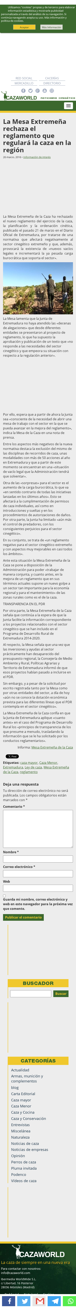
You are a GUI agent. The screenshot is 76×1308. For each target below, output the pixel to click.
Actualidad (20, 1070)
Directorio (52, 83)
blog (15, 1087)
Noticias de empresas (29, 1149)
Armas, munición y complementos (27, 1078)
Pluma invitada (24, 1168)
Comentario (14, 806)
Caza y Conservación (28, 1118)
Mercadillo (24, 83)
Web (6, 881)
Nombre (11, 852)
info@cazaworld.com (15, 1273)
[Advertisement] (38, 54)
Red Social (24, 78)
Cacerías (52, 78)
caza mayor (29, 762)
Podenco (18, 1174)
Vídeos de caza (23, 1180)
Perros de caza (23, 1162)
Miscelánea (20, 1131)
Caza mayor (21, 1100)
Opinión (18, 1155)
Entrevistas (20, 1124)
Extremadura (13, 767)
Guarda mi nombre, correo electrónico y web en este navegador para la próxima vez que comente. (38, 904)
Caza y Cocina (22, 1112)
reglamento (29, 772)
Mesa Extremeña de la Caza (52, 747)
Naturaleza (20, 1137)
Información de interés (37, 157)
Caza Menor (48, 762)
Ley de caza (33, 767)
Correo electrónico (19, 867)
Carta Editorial (23, 1093)
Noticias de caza (25, 1143)
